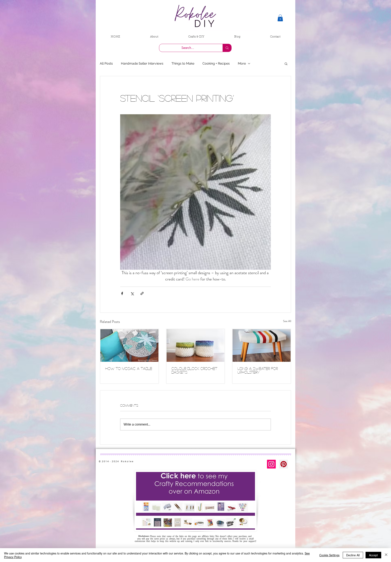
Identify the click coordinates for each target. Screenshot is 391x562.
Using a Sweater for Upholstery (257, 370)
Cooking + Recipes (216, 63)
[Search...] (227, 48)
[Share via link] (142, 293)
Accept (373, 555)
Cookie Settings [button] (329, 555)
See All (287, 321)
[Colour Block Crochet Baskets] (196, 345)
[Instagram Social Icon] (271, 464)
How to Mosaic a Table (128, 368)
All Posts (106, 63)
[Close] (386, 555)
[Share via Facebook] (122, 293)
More (242, 63)
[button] (280, 17)
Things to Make (182, 63)
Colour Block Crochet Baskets (194, 370)
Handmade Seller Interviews (142, 63)
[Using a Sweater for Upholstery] (262, 345)
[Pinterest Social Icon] (283, 464)
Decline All (353, 555)
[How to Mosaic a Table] (129, 345)
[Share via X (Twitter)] (132, 293)
